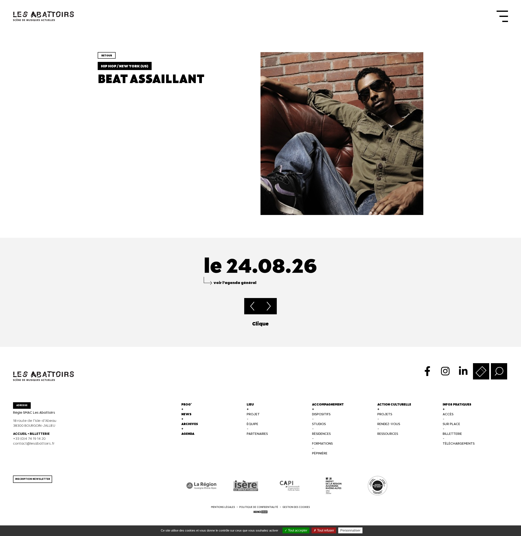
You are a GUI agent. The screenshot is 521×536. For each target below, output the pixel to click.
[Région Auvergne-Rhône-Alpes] (201, 486)
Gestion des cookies (296, 507)
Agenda (187, 434)
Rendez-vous (388, 424)
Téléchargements (459, 444)
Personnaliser (350, 530)
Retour (106, 55)
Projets (384, 414)
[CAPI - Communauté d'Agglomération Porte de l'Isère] (289, 486)
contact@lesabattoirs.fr (34, 444)
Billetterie (452, 434)
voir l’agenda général (234, 283)
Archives (189, 424)
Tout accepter (297, 530)
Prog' (186, 405)
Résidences (321, 434)
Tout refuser (325, 530)
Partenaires (257, 434)
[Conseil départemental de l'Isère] (245, 486)
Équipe (252, 424)
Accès (448, 414)
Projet (253, 414)
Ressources (387, 434)
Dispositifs (321, 414)
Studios (319, 424)
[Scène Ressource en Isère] (377, 486)
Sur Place (451, 424)
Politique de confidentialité (258, 507)
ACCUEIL (20, 434)
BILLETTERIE (40, 434)
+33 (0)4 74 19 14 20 (29, 439)
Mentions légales (223, 507)
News (186, 414)
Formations (322, 444)
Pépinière (319, 453)
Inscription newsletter (32, 479)
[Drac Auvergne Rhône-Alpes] (333, 486)
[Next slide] (508, 324)
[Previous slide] (13, 324)
